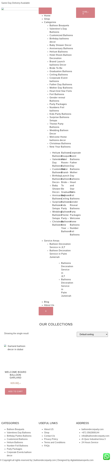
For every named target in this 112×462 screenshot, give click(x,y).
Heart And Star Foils (61, 91)
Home (47, 15)
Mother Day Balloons (61, 88)
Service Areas (51, 241)
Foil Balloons (57, 94)
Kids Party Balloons (60, 114)
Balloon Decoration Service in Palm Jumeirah (60, 253)
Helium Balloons (59, 52)
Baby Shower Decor (60, 45)
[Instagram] (86, 450)
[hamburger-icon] (45, 11)
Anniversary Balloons (61, 48)
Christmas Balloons (60, 143)
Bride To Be (56, 68)
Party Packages (58, 104)
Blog (46, 302)
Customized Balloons (61, 35)
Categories (50, 22)
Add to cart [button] (15, 391)
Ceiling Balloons (59, 74)
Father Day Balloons (61, 84)
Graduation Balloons (61, 71)
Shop (47, 19)
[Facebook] (79, 450)
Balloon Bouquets (59, 25)
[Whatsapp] (94, 450)
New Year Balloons (60, 147)
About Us (49, 305)
